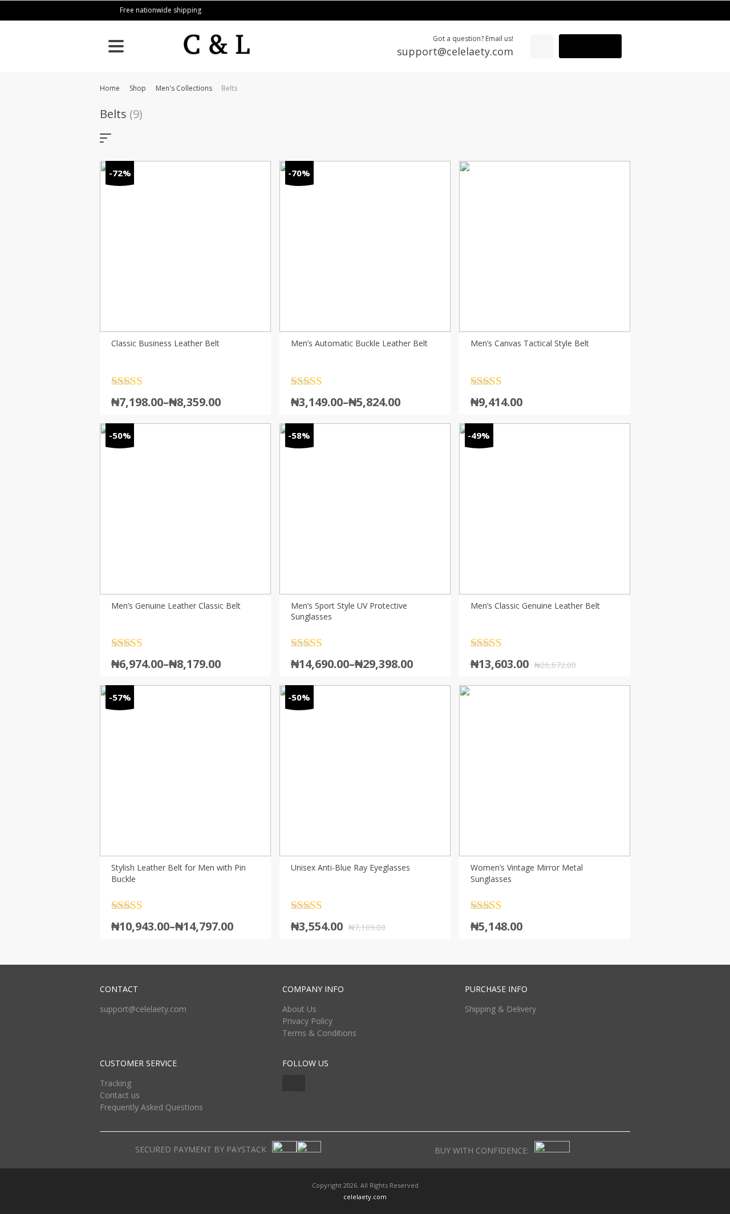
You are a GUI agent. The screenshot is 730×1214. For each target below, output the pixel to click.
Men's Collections (184, 88)
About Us (299, 1008)
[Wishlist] (541, 46)
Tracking (115, 1083)
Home (110, 88)
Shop (137, 88)
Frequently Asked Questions (151, 1107)
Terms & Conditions (319, 1032)
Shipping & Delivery (500, 1008)
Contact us (120, 1095)
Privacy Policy (307, 1020)
